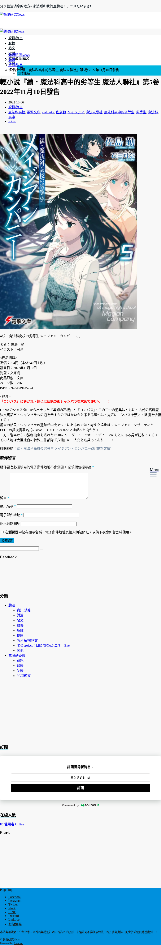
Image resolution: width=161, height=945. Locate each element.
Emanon (18, 943)
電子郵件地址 (11, 515)
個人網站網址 (10, 523)
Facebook (14, 897)
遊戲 (20, 630)
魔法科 (153, 112)
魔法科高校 (16, 112)
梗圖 (20, 635)
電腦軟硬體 (16, 655)
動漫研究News (11, 939)
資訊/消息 (15, 38)
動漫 (11, 605)
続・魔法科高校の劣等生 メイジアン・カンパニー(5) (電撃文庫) (64, 448)
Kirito (12, 121)
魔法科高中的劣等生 (119, 112)
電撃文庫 (33, 112)
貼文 (11, 48)
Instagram (14, 900)
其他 (20, 650)
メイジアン (76, 112)
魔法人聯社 (94, 112)
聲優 (20, 625)
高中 (11, 117)
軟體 (20, 665)
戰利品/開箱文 (18, 58)
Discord (13, 916)
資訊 (20, 660)
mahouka (48, 112)
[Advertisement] (33, 577)
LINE (12, 912)
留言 (4, 498)
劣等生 (141, 112)
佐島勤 (61, 112)
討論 (11, 43)
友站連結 (23, 73)
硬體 (20, 670)
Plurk (12, 908)
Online (12, 824)
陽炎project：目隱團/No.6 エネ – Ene (43, 645)
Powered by (70, 805)
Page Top (6, 889)
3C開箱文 (24, 675)
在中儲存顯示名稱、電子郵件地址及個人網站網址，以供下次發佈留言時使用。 (68, 532)
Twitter (13, 904)
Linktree (13, 919)
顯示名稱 (8, 506)
